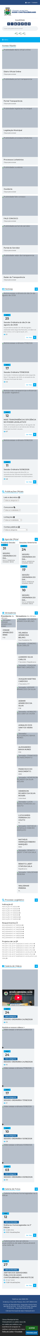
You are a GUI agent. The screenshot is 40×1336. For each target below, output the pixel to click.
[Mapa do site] (25, 23)
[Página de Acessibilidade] (29, 23)
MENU (6, 40)
